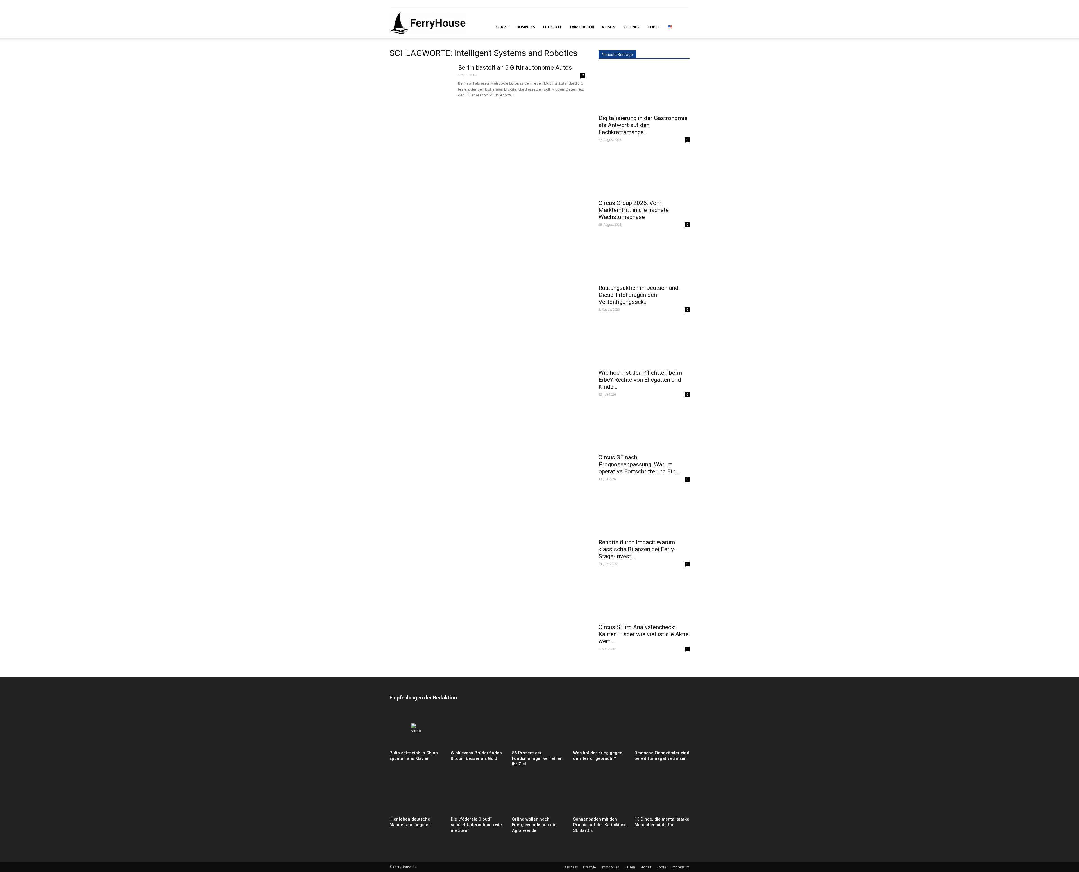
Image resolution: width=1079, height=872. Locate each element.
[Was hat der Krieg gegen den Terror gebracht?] (600, 729)
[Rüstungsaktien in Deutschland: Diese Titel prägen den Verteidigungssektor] (644, 258)
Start (502, 27)
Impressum (681, 867)
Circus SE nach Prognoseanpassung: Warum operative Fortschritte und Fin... (639, 464)
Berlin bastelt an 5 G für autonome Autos (515, 67)
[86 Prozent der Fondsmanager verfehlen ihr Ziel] (539, 729)
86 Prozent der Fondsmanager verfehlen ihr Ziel (537, 758)
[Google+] (403, 4)
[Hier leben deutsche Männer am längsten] (417, 796)
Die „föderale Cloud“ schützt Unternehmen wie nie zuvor (476, 825)
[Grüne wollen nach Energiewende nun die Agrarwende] (539, 796)
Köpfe (653, 27)
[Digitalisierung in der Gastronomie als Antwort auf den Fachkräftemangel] (644, 88)
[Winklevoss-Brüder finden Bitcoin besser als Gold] (478, 729)
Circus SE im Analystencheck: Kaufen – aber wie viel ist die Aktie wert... (644, 634)
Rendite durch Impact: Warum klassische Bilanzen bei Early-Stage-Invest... (637, 549)
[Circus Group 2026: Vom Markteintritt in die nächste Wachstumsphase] (644, 173)
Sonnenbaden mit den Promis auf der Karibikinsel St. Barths (600, 825)
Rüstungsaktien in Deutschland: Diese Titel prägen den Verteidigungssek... (639, 294)
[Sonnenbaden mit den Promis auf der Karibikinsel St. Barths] (600, 796)
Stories (631, 27)
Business (525, 27)
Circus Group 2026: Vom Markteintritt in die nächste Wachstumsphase (634, 210)
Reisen (608, 27)
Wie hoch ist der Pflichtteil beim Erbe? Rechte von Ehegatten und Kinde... (640, 379)
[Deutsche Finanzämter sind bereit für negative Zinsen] (662, 729)
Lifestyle (552, 27)
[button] (683, 26)
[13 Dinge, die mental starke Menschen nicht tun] (662, 796)
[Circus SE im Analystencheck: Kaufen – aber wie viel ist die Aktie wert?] (644, 597)
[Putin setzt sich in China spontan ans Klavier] (417, 729)
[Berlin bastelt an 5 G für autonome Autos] (420, 85)
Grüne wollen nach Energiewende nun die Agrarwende (534, 825)
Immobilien (582, 27)
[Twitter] (412, 4)
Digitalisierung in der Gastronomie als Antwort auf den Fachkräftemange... (643, 125)
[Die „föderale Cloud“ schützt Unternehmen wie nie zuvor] (478, 796)
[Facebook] (393, 4)
